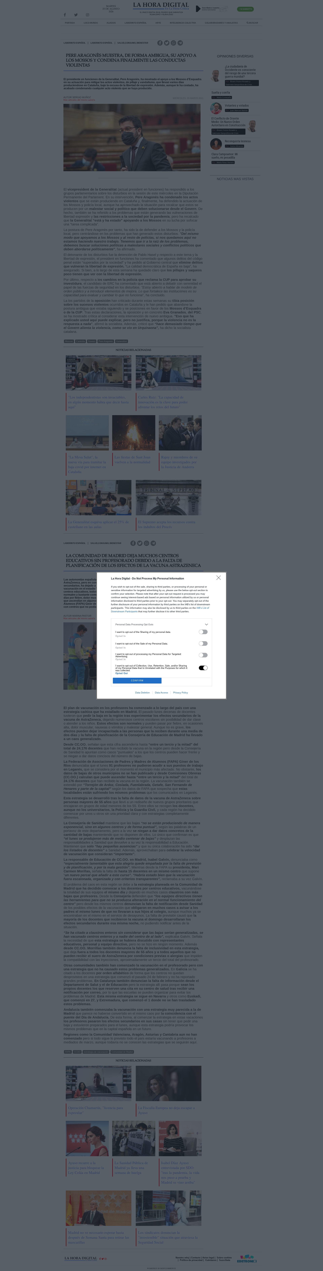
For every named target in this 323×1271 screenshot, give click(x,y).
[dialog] (161, 635)
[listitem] (161, 624)
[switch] (203, 632)
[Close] (220, 579)
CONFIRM (137, 680)
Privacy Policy (180, 692)
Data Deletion (142, 692)
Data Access (161, 692)
